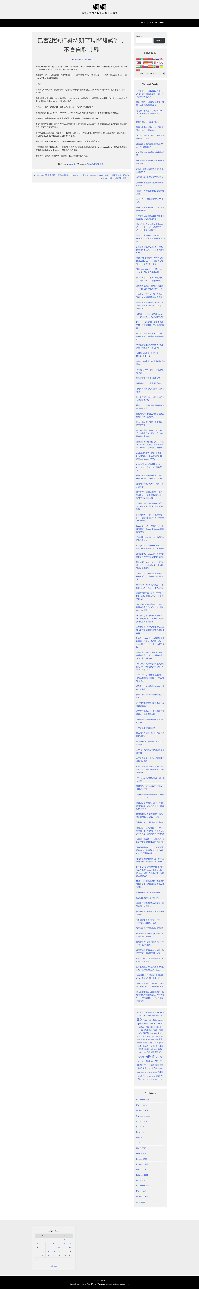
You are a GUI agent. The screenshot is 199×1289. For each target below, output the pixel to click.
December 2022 (142, 1185)
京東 (150, 1030)
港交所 (140, 1052)
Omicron (160, 1020)
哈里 (138, 1039)
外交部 (148, 1039)
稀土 (139, 1061)
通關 (142, 1072)
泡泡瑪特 (146, 1049)
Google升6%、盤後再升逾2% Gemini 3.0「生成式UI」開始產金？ (149, 467)
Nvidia (154, 1020)
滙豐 (148, 1052)
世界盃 (141, 1027)
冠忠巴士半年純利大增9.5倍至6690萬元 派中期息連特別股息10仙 (150, 238)
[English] (162, 58)
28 (59, 1255)
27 (54, 1255)
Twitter (159, 1023)
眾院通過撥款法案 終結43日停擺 (149, 928)
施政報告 (151, 1043)
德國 (156, 1039)
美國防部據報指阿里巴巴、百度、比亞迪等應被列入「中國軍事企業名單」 (150, 249)
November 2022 (142, 1191)
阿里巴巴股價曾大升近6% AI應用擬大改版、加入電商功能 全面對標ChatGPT (150, 805)
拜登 (161, 1039)
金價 (150, 1072)
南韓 (148, 1036)
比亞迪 (160, 1046)
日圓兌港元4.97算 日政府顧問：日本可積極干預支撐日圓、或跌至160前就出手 (150, 517)
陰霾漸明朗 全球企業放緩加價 (148, 383)
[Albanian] (138, 58)
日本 (161, 1042)
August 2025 (141, 1121)
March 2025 (141, 1148)
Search (139, 36)
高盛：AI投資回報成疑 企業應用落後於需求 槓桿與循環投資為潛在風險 (150, 884)
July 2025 (140, 1126)
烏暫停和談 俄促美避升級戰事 (148, 892)
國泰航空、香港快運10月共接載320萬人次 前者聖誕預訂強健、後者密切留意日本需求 (149, 495)
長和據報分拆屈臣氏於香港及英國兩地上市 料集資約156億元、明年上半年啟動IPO (150, 666)
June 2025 (140, 1132)
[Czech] (154, 58)
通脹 (138, 1072)
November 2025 (142, 1105)
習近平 (158, 1061)
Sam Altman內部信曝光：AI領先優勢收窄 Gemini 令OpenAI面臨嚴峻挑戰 (150, 529)
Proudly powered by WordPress (83, 1284)
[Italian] (154, 62)
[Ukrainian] (162, 66)
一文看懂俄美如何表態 (145, 728)
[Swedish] (154, 66)
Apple (162, 1013)
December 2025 (142, 1099)
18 (43, 1251)
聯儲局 (140, 1064)
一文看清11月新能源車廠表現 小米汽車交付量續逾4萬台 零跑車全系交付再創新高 (150, 94)
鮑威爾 (155, 1079)
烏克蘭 (141, 1056)
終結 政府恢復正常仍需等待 (147, 898)
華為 (161, 1065)
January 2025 (141, 1159)
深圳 (155, 1049)
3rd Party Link (157, 22)
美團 (152, 1061)
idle (89, 59)
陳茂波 (149, 1076)
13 (54, 1247)
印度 (153, 1036)
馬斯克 (159, 1076)
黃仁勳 (160, 1079)
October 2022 (142, 1196)
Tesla (146, 1023)
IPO (139, 1019)
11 (43, 1247)
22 (65, 1251)
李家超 (145, 1046)
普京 (139, 1046)
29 (65, 1255)
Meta (145, 1020)
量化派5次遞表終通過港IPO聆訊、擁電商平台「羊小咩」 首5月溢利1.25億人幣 (150, 607)
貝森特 (154, 1068)
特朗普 (96, 164)
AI (158, 1013)
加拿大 (139, 1036)
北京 (144, 1036)
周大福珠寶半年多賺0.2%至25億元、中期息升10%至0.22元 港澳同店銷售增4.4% (150, 433)
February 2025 (142, 1153)
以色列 (160, 1030)
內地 (155, 1033)
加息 (160, 1033)
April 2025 (140, 1142)
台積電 (161, 1036)
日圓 (156, 1043)
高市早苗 (145, 1079)
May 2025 (140, 1137)
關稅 (161, 1072)
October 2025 (142, 1110)
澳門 (160, 1052)
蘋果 (140, 1068)
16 (70, 1247)
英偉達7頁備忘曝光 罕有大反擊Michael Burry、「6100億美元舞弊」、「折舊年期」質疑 (149, 261)
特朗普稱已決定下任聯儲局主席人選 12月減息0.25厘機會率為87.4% (150, 113)
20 (54, 1251)
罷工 (143, 1061)
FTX (153, 1015)
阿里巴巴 (142, 1076)
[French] (142, 62)
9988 (150, 1012)
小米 (152, 1039)
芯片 (145, 1065)
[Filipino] (138, 62)
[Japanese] (158, 62)
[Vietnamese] (138, 69)
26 (48, 1255)
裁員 (144, 1068)
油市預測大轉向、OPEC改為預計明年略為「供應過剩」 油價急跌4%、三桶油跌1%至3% (150, 850)
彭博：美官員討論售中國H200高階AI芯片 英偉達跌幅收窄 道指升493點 (150, 769)
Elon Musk (147, 1016)
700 (137, 1012)
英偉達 (151, 1065)
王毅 (157, 1057)
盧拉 (101, 164)
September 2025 (143, 1116)
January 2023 (141, 1180)
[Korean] (162, 62)
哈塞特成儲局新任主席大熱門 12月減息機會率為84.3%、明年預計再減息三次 (150, 305)
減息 (160, 1049)
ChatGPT (140, 1015)
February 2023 (142, 1175)
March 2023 (141, 1169)
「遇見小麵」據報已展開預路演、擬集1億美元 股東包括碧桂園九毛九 (150, 576)
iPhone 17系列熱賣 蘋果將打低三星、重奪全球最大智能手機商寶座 (150, 325)
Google (159, 1015)
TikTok (152, 1023)
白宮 (161, 1057)
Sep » (56, 1266)
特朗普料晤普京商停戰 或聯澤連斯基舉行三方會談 (57, 175)
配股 (146, 1072)
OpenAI (140, 1024)
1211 (141, 1012)
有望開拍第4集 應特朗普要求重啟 (150, 177)
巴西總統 (90, 164)
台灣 (157, 1036)
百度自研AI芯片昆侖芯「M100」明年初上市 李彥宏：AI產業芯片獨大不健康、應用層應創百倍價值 (150, 830)
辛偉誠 (160, 1068)
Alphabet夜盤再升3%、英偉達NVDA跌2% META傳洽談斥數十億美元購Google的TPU (150, 456)
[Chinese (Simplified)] (146, 58)
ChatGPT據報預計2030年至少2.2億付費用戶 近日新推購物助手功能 (150, 336)
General (72, 164)
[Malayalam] (138, 66)
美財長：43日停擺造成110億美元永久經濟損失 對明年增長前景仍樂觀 (150, 506)
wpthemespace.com (121, 1284)
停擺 (152, 1033)
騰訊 (140, 1079)
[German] (146, 62)
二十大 (140, 1030)
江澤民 (140, 1049)
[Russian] (146, 66)
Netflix (149, 1020)
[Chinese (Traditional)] (150, 58)
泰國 (152, 1049)
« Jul (51, 1266)
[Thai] (158, 66)
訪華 (149, 1068)
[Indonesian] (150, 62)
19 (48, 1251)
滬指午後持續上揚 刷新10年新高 (149, 822)
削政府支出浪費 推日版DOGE (148, 378)
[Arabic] (142, 58)
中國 (147, 1026)
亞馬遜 (146, 1030)
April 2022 (140, 1202)
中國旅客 (158, 1027)
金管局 (155, 1072)
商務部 (143, 1039)
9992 (154, 1012)
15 (65, 1247)
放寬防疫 (139, 1043)
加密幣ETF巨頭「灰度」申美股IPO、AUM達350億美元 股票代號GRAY (149, 596)
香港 (153, 1076)
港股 (144, 1052)
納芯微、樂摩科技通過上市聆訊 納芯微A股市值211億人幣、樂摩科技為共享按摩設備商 (150, 618)
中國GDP (152, 1027)
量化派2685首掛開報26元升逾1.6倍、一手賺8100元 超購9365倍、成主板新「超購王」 (149, 227)
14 (59, 1247)
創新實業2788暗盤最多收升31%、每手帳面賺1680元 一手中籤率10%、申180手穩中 (150, 655)
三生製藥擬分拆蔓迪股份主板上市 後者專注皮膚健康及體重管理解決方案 (151, 630)
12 (48, 1247)
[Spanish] (150, 66)
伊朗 (140, 1033)
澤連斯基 (154, 1052)
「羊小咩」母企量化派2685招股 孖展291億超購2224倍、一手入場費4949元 (150, 678)
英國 (157, 1064)
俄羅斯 (146, 1033)
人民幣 (155, 1030)
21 (59, 1251)
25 (43, 1255)
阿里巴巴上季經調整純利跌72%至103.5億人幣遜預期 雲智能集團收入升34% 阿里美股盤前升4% (150, 444)
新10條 (145, 1043)
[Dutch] (158, 58)
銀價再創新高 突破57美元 (147, 122)
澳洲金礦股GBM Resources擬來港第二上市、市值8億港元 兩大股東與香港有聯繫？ (150, 565)
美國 (148, 1061)
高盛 (150, 1079)
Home (142, 22)
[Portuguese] (142, 66)
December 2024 (142, 1164)
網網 (99, 7)
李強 (150, 1046)
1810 (145, 1012)
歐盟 (155, 1045)
